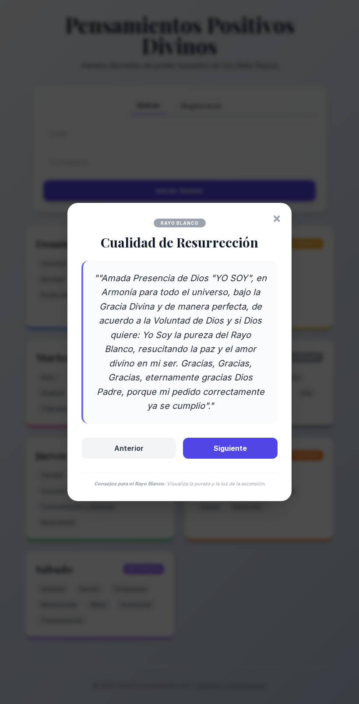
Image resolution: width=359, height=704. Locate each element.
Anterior (129, 448)
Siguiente (230, 448)
